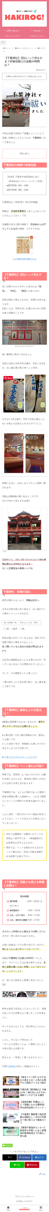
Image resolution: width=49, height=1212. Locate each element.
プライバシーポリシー (24, 1196)
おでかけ (8, 1145)
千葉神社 (11, 1066)
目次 (22, 153)
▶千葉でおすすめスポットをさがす (19, 757)
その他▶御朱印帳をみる (24, 259)
